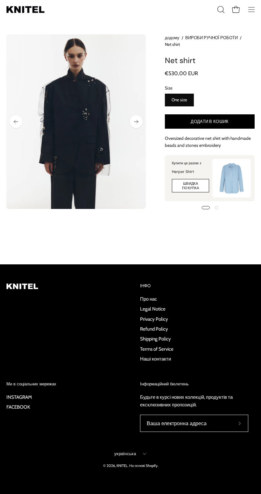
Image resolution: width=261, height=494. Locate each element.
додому (172, 37)
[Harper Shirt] (231, 178)
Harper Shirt (183, 171)
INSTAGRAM (19, 397)
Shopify (152, 465)
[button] (220, 9)
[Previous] (16, 121)
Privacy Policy (154, 319)
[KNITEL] (25, 9)
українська (125, 453)
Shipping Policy (155, 339)
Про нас (148, 299)
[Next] (136, 121)
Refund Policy (154, 329)
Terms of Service (156, 349)
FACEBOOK (18, 407)
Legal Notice (153, 309)
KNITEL (122, 465)
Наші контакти (155, 359)
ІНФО (145, 286)
